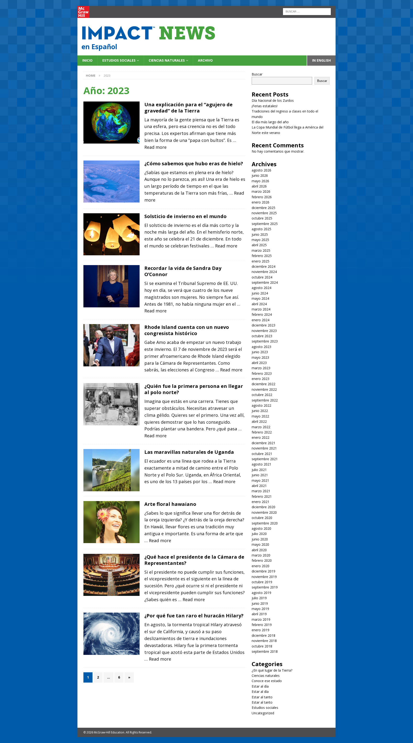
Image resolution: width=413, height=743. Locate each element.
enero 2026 (260, 202)
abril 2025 (259, 245)
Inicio (87, 60)
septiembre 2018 (265, 651)
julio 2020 (259, 533)
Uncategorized (263, 713)
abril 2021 (259, 485)
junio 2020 (260, 539)
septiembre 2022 (265, 400)
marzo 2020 (261, 555)
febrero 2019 (262, 624)
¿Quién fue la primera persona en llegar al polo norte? (193, 389)
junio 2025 (260, 234)
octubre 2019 (262, 582)
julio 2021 (259, 469)
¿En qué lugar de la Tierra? (272, 670)
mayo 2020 (260, 544)
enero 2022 (260, 437)
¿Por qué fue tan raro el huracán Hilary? (194, 615)
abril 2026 (259, 186)
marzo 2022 (261, 427)
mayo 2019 (260, 608)
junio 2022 (260, 410)
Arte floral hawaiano (170, 504)
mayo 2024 (260, 298)
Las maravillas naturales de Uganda (189, 452)
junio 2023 (260, 352)
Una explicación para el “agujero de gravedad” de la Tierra (188, 107)
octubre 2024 (262, 277)
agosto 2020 (261, 528)
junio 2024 (260, 293)
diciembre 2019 (263, 571)
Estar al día (260, 686)
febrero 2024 (262, 314)
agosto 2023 (261, 346)
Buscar (257, 74)
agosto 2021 (261, 464)
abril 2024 (259, 304)
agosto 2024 (261, 287)
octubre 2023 (262, 336)
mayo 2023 (260, 357)
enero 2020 (260, 566)
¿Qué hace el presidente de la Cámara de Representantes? (194, 560)
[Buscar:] (307, 11)
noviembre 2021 (264, 448)
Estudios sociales (119, 60)
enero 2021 (260, 501)
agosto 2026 (261, 170)
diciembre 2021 (263, 443)
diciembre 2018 (263, 635)
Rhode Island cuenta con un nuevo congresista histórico (186, 330)
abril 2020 (259, 550)
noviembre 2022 (264, 389)
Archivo (205, 60)
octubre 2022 (262, 394)
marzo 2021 (261, 491)
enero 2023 (260, 378)
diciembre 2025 (263, 207)
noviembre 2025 (264, 213)
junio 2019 (260, 603)
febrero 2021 (262, 496)
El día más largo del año (270, 122)
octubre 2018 (262, 646)
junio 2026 (260, 175)
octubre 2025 (262, 218)
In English (321, 60)
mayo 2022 (260, 416)
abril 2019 (259, 614)
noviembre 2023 (264, 330)
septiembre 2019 (265, 587)
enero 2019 (260, 630)
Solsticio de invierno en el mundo (186, 216)
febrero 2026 (262, 197)
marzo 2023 (261, 368)
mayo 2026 (260, 181)
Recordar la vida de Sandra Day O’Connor (182, 271)
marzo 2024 (261, 309)
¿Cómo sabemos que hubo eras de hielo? (193, 163)
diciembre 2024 (263, 266)
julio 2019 (259, 598)
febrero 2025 (262, 255)
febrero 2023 (262, 373)
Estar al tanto (262, 697)
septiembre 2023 (265, 341)
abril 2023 (259, 362)
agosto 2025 (261, 229)
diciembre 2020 (263, 507)
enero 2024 (260, 320)
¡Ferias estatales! (264, 106)
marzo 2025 (261, 250)
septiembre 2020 (265, 523)
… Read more (224, 246)
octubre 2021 (262, 453)
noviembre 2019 (264, 576)
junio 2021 (260, 475)
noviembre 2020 (264, 512)
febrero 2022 (262, 432)
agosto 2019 (261, 592)
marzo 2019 (261, 619)
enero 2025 (260, 261)
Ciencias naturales (167, 60)
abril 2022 (259, 421)
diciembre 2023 (263, 325)
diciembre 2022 (263, 384)
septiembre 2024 (265, 282)
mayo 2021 (260, 480)
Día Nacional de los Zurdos (273, 100)
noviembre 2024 (264, 271)
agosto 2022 (261, 405)
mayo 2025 (260, 239)
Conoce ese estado (267, 681)
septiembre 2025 (265, 223)
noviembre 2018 (264, 640)
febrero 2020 (262, 560)
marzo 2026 (261, 191)
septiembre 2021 (265, 459)
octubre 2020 (262, 517)
